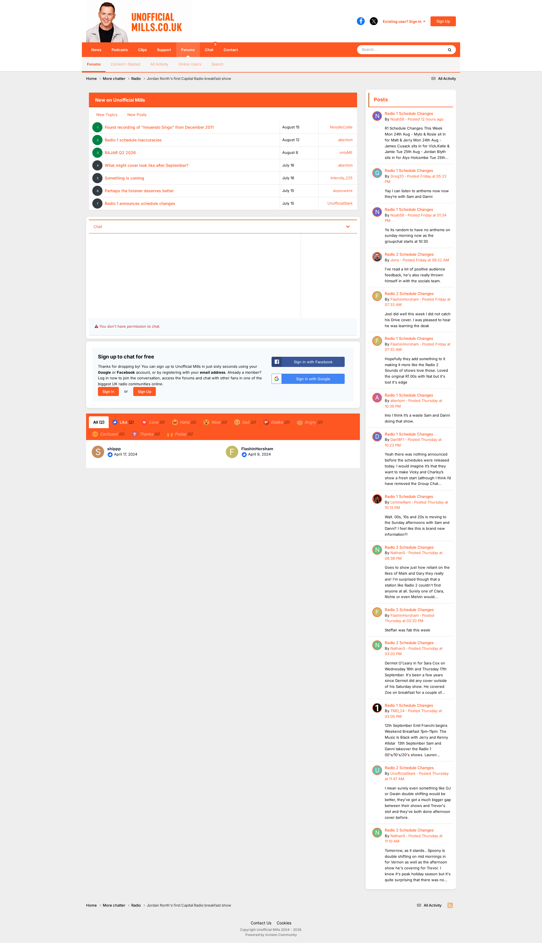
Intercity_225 (342, 178)
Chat (210, 47)
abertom (345, 139)
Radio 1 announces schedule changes (140, 203)
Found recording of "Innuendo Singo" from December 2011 (159, 127)
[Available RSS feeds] (450, 905)
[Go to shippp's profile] (98, 452)
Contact (231, 49)
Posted (425, 119)
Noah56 (397, 119)
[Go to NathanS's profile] (377, 550)
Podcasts (120, 49)
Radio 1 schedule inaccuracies (133, 139)
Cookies (284, 922)
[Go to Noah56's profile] (377, 116)
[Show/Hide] (348, 226)
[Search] (449, 49)
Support (164, 49)
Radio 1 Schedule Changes (409, 113)
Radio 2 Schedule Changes (409, 254)
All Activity (159, 64)
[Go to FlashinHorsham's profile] (232, 452)
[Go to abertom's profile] (377, 397)
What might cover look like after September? (146, 165)
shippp (114, 448)
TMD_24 (397, 710)
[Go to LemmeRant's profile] (377, 499)
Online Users (189, 64)
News (96, 49)
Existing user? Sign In (403, 21)
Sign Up (443, 21)
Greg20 (397, 176)
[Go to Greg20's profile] (377, 173)
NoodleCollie (341, 127)
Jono (394, 260)
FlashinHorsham (257, 448)
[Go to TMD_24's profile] (377, 708)
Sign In (108, 391)
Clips (142, 49)
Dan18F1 (397, 439)
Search (217, 64)
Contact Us (261, 922)
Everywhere (426, 49)
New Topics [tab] (106, 114)
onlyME (346, 152)
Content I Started (125, 64)
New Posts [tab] (137, 114)
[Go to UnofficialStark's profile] (377, 770)
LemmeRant (400, 502)
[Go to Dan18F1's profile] (377, 436)
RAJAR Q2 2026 (120, 152)
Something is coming (124, 178)
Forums (188, 49)
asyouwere (343, 190)
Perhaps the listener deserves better (139, 190)
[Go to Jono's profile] (377, 257)
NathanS (397, 552)
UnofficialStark (340, 203)
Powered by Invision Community (271, 935)
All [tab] (98, 422)
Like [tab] (126, 422)
